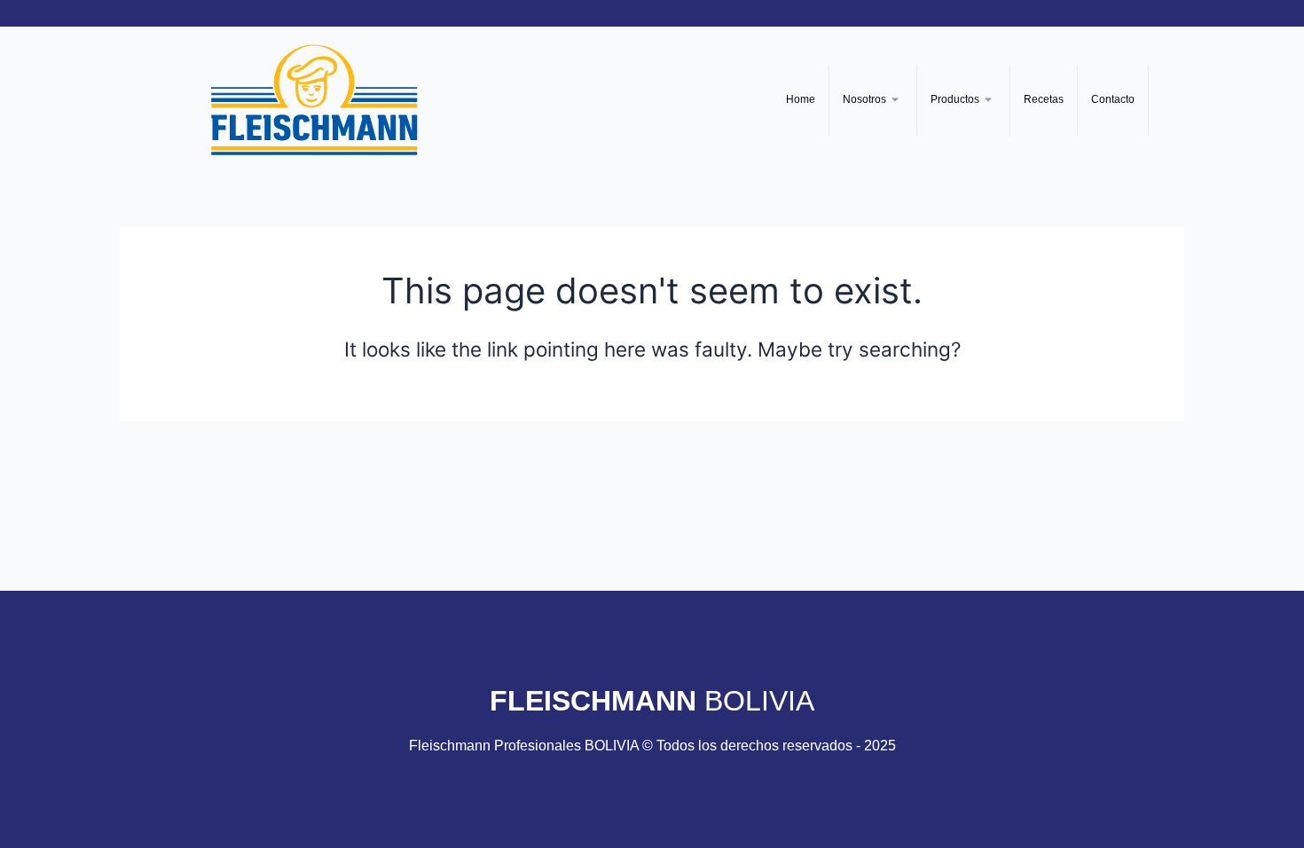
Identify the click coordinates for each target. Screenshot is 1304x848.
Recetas (1044, 99)
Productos (955, 99)
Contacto (1113, 99)
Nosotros (864, 99)
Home (800, 99)
